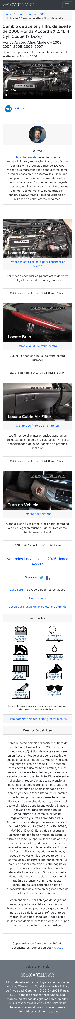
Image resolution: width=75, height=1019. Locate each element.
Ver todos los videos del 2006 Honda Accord (37, 561)
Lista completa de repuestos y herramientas (38, 719)
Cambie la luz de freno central (38, 346)
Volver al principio (38, 966)
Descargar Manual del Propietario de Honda (38, 606)
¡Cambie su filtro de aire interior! (37, 425)
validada (18, 108)
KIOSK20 (57, 947)
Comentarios (37, 598)
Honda (20, 14)
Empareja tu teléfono (37, 514)
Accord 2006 (37, 14)
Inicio (9, 14)
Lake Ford (16, 589)
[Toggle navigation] (67, 4)
